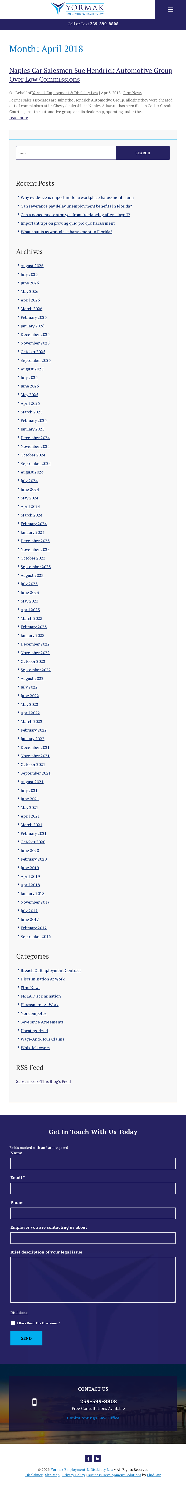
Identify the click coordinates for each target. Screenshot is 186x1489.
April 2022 (30, 712)
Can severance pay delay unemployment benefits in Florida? (76, 206)
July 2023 (29, 583)
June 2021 (30, 798)
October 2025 (33, 351)
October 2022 (33, 661)
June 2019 (30, 867)
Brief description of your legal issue (46, 1252)
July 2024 (29, 480)
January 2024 (32, 532)
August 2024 (32, 472)
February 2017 (34, 927)
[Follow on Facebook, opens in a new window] (88, 1458)
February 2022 (34, 730)
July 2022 (29, 687)
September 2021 (36, 773)
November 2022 (35, 652)
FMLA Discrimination (41, 996)
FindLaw (154, 1474)
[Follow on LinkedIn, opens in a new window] (97, 1458)
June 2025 (30, 386)
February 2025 (34, 420)
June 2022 (30, 695)
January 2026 (32, 326)
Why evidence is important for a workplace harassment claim (77, 197)
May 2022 (29, 704)
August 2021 (32, 781)
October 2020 (33, 841)
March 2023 (31, 618)
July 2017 (29, 910)
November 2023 (35, 549)
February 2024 (34, 523)
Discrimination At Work (43, 979)
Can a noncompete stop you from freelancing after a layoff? (75, 214)
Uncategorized (34, 1030)
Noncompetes (33, 1013)
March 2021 (31, 824)
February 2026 (34, 317)
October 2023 (33, 558)
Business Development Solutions (114, 1474)
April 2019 (30, 876)
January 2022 (32, 738)
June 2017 (30, 919)
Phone (16, 1202)
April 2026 (30, 300)
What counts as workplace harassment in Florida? (66, 231)
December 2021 (35, 747)
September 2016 (36, 936)
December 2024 (35, 437)
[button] (170, 9)
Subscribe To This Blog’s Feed (43, 1081)
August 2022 (32, 678)
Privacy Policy (73, 1474)
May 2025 (29, 394)
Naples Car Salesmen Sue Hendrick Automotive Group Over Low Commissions (90, 75)
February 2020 (34, 859)
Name (16, 1152)
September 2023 (36, 566)
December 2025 (35, 334)
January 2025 (32, 429)
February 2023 (34, 626)
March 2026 (31, 308)
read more (18, 117)
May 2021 (29, 807)
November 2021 (35, 755)
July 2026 (29, 274)
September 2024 (36, 463)
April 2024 (30, 506)
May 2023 (29, 601)
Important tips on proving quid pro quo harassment (68, 223)
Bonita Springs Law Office (93, 1418)
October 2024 (33, 455)
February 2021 (34, 833)
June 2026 (30, 283)
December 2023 (35, 540)
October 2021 (33, 764)
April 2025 (30, 403)
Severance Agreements (42, 1022)
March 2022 (31, 721)
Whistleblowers (35, 1047)
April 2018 (30, 884)
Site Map (52, 1474)
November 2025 (35, 343)
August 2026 (32, 265)
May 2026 (29, 291)
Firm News (132, 92)
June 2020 (30, 850)
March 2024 (31, 515)
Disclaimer (19, 1312)
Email (17, 1177)
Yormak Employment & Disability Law (65, 92)
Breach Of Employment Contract (51, 970)
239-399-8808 (104, 24)
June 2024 (30, 489)
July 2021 (29, 790)
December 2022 (35, 644)
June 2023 (30, 592)
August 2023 (32, 575)
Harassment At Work (40, 1004)
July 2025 (29, 377)
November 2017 (35, 902)
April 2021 (30, 816)
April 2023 (30, 609)
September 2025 (36, 360)
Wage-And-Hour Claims (42, 1039)
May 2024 (29, 498)
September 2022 (36, 669)
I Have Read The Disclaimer (38, 1323)
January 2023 (32, 635)
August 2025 (32, 369)
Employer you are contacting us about (48, 1227)
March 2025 (31, 412)
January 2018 (32, 893)
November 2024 (35, 446)
